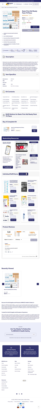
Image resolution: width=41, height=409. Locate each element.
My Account (4, 375)
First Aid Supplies (5, 365)
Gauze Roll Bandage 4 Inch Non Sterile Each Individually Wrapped (14, 181)
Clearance (29, 367)
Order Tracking (17, 371)
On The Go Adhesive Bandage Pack (13, 196)
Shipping (23, 19)
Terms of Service (17, 401)
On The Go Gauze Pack (32, 195)
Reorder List (4, 383)
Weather (31, 401)
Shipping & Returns (25, 401)
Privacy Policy (10, 401)
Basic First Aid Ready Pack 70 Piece (11, 7)
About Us (3, 373)
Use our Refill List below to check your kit (7, 167)
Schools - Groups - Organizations (31, 372)
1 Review (29, 15)
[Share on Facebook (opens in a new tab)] (8, 252)
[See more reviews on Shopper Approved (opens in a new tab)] (12, 252)
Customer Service (18, 369)
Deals (29, 363)
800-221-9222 (17, 363)
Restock (3, 389)
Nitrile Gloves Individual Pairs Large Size (32, 181)
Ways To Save (30, 369)
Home (3, 7)
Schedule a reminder (34, 155)
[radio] (20, 231)
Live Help (16, 365)
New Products (30, 365)
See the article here (18, 167)
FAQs (16, 367)
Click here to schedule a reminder (33, 162)
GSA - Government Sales (32, 374)
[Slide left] (3, 284)
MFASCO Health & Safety (19, 399)
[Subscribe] (34, 334)
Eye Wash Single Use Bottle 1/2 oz (31, 210)
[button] (14, 4)
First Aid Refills (4, 369)
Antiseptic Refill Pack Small (13, 210)
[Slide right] (38, 284)
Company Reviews (5, 387)
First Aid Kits (4, 367)
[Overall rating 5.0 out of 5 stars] (25, 15)
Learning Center (4, 371)
